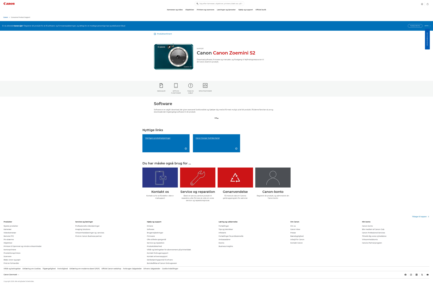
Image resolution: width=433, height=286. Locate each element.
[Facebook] (405, 275)
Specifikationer (205, 91)
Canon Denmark (11, 275)
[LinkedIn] (416, 275)
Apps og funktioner (176, 92)
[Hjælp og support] (254, 10)
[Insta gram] (411, 275)
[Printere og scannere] (215, 10)
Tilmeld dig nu (415, 26)
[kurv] (427, 4)
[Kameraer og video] (183, 10)
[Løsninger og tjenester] (236, 10)
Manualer (161, 91)
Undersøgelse (427, 39)
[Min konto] (422, 4)
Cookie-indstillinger (170, 269)
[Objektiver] (195, 10)
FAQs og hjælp (190, 92)
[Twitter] (422, 275)
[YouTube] (427, 275)
